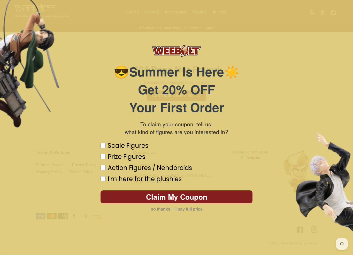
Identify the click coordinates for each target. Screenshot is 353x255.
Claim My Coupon (176, 196)
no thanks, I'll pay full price (177, 209)
